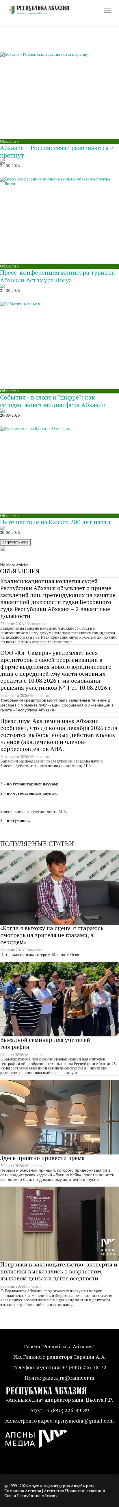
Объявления (34, 623)
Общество (9, 141)
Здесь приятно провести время (42, 1158)
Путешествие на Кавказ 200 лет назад (55, 522)
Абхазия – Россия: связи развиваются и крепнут (57, 151)
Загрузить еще (15, 542)
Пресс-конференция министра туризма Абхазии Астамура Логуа (57, 276)
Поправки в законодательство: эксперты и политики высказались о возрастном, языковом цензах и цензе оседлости (58, 1271)
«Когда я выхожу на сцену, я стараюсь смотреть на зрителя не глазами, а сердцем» (51, 935)
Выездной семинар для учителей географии (45, 1043)
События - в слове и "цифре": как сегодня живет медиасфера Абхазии (53, 401)
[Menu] (107, 10)
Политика (32, 1286)
